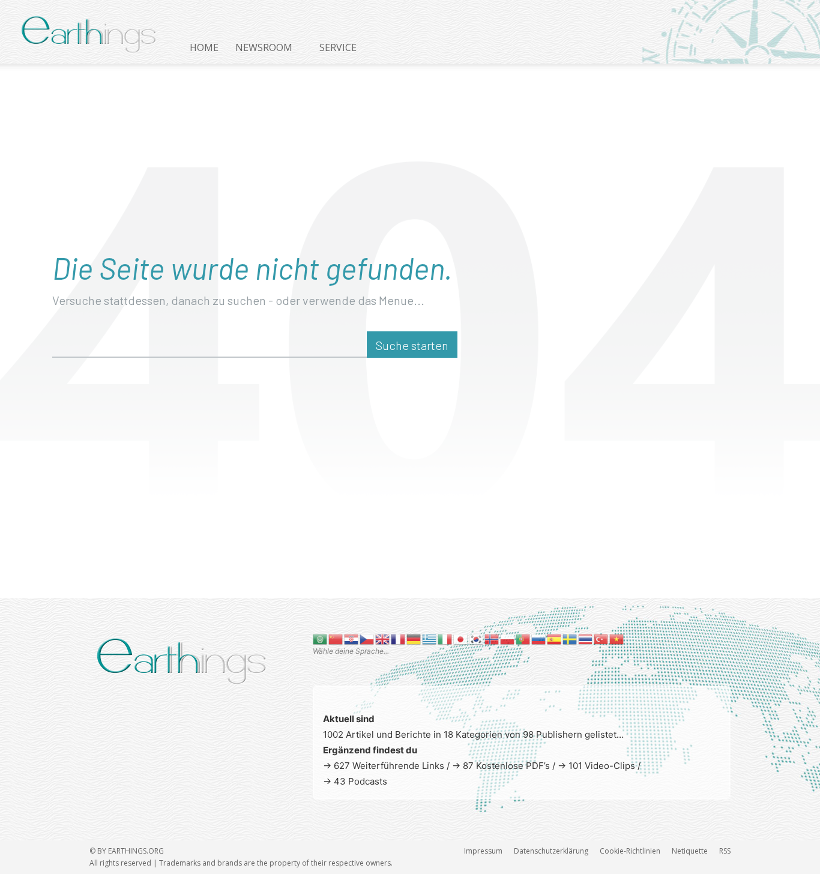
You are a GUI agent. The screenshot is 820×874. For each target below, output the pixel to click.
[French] (398, 638)
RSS (725, 851)
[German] (414, 638)
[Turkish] (601, 638)
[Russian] (539, 638)
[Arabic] (320, 638)
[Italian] (445, 638)
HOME (204, 47)
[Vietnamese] (617, 638)
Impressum (483, 851)
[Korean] (476, 638)
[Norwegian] (492, 638)
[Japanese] (461, 638)
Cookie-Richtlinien (630, 851)
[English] (383, 638)
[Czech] (367, 638)
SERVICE (338, 47)
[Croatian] (352, 638)
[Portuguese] (523, 638)
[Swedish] (570, 638)
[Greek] (430, 638)
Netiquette (690, 851)
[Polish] (508, 638)
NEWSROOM (263, 47)
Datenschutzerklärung (551, 851)
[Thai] (586, 638)
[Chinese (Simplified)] (336, 638)
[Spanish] (554, 638)
